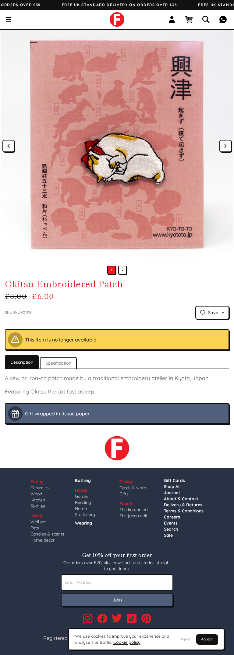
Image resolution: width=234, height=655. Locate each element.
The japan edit (133, 515)
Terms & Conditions (184, 511)
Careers (172, 517)
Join (117, 600)
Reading (83, 502)
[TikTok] (131, 618)
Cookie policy (126, 642)
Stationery (85, 514)
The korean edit (134, 509)
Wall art (38, 522)
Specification (58, 363)
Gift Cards (174, 480)
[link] (117, 19)
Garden (82, 496)
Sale (168, 535)
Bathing (83, 480)
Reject (184, 639)
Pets (34, 528)
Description (21, 362)
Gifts (124, 494)
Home (81, 508)
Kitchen (37, 500)
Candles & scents (47, 534)
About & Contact (181, 498)
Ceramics (39, 487)
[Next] (225, 146)
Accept (207, 639)
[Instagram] (88, 618)
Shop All (172, 486)
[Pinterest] (146, 618)
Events (171, 523)
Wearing (83, 523)
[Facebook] (102, 618)
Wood (36, 494)
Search (171, 529)
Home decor (42, 540)
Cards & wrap (132, 487)
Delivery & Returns (183, 505)
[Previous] (8, 146)
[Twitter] (117, 618)
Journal (172, 492)
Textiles (37, 506)
